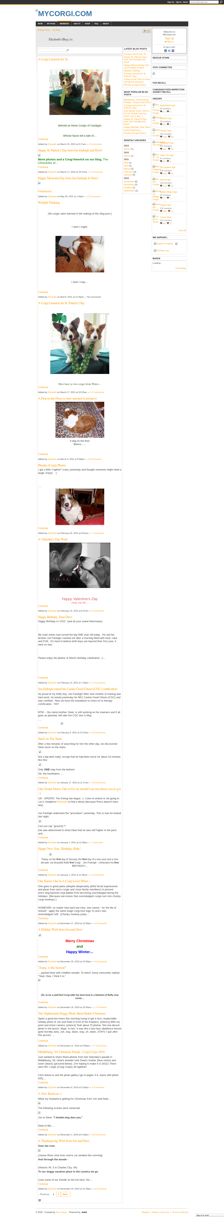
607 (165, 149)
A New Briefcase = (50, 1093)
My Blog (56, 30)
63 (164, 161)
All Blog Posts (43, 30)
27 (171, 223)
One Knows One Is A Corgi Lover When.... (64, 880)
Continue (43, 139)
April (126, 165)
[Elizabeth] (42, 45)
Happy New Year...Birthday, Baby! (59, 848)
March (127, 149)
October (128, 187)
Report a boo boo (160, 1212)
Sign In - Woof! (182, 2)
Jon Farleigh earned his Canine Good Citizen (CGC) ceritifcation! (77, 688)
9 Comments (98, 1087)
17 (172, 211)
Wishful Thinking (49, 202)
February (128, 172)
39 (172, 149)
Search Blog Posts (67, 50)
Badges (145, 1212)
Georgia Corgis (165, 204)
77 (164, 198)
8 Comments (100, 961)
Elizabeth (52, 144)
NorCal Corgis (165, 179)
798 (165, 137)
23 (164, 112)
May (126, 162)
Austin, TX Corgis (166, 155)
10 (172, 186)
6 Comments (100, 923)
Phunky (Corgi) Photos (52, 465)
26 (164, 124)
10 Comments (94, 459)
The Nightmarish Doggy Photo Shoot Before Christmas (71, 1013)
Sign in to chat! (203, 1215)
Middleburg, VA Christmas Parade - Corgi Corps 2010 (71, 1051)
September (129, 190)
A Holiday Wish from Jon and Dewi (60, 929)
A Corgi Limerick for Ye (53, 59)
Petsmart (62, 801)
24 (172, 173)
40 (172, 137)
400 (165, 211)
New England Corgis (167, 167)
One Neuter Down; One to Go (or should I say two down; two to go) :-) (79, 790)
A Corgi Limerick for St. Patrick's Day (61, 303)
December (129, 181)
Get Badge (181, 268)
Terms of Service (180, 1212)
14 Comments (98, 732)
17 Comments (100, 1045)
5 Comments (98, 611)
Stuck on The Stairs (50, 738)
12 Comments (94, 196)
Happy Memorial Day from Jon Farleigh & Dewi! (68, 178)
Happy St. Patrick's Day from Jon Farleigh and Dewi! (70, 150)
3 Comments (95, 144)
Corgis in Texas (165, 217)
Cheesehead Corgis (167, 142)
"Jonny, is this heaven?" (52, 967)
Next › (66, 1194)
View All (182, 230)
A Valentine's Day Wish (52, 539)
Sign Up (170, 2)
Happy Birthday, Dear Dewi (55, 616)
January (128, 174)
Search (221, 2)
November (129, 184)
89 (164, 223)
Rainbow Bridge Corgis (168, 191)
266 (165, 173)
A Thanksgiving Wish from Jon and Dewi (63, 1140)
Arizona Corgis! (166, 130)
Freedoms (45, 191)
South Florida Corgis (167, 105)
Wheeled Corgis (166, 118)
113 (165, 186)
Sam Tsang (61, 1212)
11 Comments (98, 682)
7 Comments (98, 533)
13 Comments (98, 782)
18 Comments (99, 1134)
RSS (39, 1200)
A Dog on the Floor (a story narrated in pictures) (67, 398)
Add (148, 31)
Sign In (170, 41)
